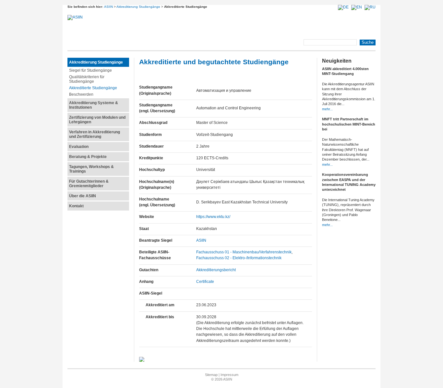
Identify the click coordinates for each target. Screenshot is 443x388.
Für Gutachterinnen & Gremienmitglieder (89, 183)
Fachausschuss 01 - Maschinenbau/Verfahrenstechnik (244, 252)
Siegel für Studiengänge (90, 70)
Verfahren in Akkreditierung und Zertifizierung (94, 134)
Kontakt (76, 206)
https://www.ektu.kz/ (213, 216)
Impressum (229, 375)
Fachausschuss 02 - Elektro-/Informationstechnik (238, 258)
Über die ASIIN (82, 196)
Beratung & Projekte (88, 156)
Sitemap (211, 375)
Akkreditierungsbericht (216, 270)
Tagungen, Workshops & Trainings (91, 169)
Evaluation (79, 146)
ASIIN (108, 6)
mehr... (327, 109)
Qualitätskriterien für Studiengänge (86, 79)
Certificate (205, 281)
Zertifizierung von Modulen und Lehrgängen (97, 119)
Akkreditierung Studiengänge (138, 6)
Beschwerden (81, 94)
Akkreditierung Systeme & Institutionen (93, 105)
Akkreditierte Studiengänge (93, 88)
